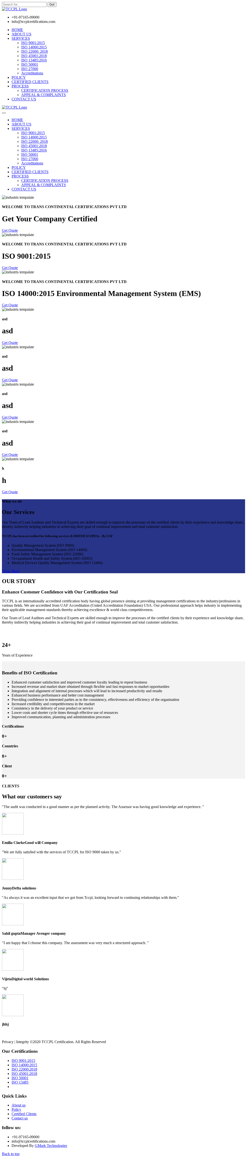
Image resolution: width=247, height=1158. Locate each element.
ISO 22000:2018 (24, 1069)
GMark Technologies (51, 1146)
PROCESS (20, 86)
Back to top (11, 1154)
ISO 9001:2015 (33, 43)
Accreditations (32, 73)
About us (19, 1105)
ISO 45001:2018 (34, 56)
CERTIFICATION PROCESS (44, 90)
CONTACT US (24, 99)
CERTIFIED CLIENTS (30, 82)
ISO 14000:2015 (34, 47)
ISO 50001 (29, 64)
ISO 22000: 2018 (34, 51)
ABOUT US (21, 34)
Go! (52, 4)
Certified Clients (24, 1114)
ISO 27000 (29, 69)
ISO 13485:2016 (34, 60)
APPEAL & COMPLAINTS (43, 95)
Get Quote (10, 230)
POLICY (19, 77)
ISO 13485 (20, 1082)
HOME (17, 30)
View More (10, 571)
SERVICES (21, 38)
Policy (16, 1109)
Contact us (20, 1118)
